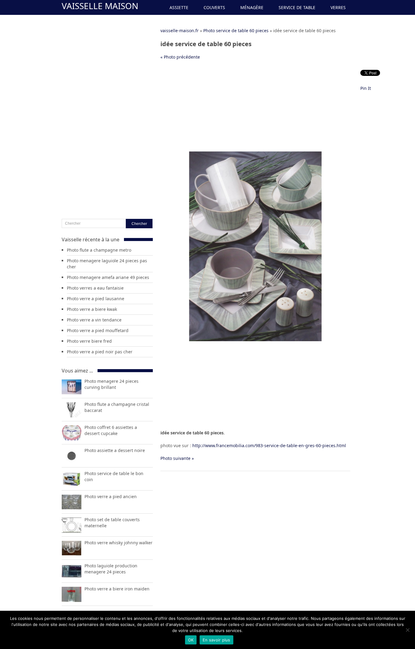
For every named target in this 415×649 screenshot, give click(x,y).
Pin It (365, 88)
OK (191, 639)
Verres (338, 7)
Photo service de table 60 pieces (236, 30)
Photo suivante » (177, 458)
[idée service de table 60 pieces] (255, 339)
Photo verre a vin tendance (94, 320)
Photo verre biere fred (89, 341)
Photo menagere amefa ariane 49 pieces (108, 277)
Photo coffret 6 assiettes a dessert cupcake (110, 430)
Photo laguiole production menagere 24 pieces (110, 569)
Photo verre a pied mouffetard (98, 330)
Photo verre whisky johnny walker (118, 542)
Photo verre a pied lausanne (95, 298)
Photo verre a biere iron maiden (116, 589)
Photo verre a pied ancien (110, 496)
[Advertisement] (255, 108)
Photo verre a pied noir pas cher (99, 352)
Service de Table (297, 7)
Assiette (179, 7)
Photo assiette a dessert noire (114, 450)
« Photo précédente (180, 57)
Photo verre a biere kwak (92, 309)
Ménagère (251, 7)
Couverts (214, 7)
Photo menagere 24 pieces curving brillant (111, 384)
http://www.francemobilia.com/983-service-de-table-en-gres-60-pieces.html (269, 445)
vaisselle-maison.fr (179, 30)
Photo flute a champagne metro (99, 250)
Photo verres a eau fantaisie (95, 288)
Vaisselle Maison (100, 6)
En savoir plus (216, 639)
